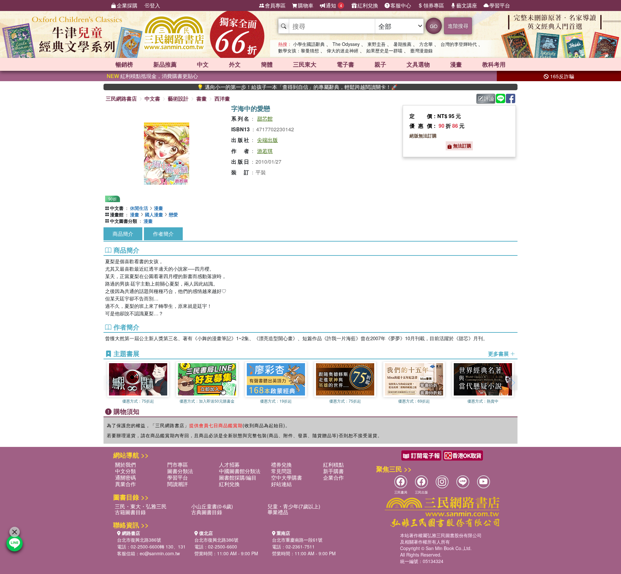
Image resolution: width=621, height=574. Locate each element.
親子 (380, 64)
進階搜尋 (458, 25)
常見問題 (281, 471)
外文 (235, 64)
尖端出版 (267, 140)
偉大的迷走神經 (342, 50)
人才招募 (229, 464)
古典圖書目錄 (206, 512)
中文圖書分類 (123, 221)
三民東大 (304, 64)
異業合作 (125, 484)
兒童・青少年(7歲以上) (293, 506)
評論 (489, 98)
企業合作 (333, 477)
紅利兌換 (367, 5)
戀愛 (173, 214)
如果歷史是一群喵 (384, 50)
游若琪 (265, 151)
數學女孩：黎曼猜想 (298, 50)
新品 (165, 64)
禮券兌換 (281, 464)
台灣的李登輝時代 (459, 44)
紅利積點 (333, 464)
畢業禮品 (277, 512)
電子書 (345, 64)
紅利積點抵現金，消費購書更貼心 (152, 76)
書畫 (201, 98)
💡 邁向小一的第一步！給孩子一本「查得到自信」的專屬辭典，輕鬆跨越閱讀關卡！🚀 (280, 87)
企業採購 (127, 5)
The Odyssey (346, 44)
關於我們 (125, 464)
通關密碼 (125, 477)
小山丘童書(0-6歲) (212, 506)
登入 (155, 5)
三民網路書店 (121, 98)
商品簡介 (123, 233)
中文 (203, 64)
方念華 (426, 44)
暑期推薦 (402, 44)
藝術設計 (178, 98)
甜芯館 (265, 118)
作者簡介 (163, 233)
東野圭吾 (376, 44)
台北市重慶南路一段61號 (297, 539)
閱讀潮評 (177, 484)
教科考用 (494, 64)
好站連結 (281, 484)
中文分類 (125, 471)
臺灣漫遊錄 (421, 50)
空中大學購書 (286, 477)
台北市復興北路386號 (139, 539)
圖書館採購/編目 (237, 477)
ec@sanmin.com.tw (160, 553)
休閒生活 (139, 208)
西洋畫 (222, 98)
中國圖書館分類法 (239, 471)
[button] (513, 383)
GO (434, 26)
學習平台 (499, 5)
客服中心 (400, 5)
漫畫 (456, 64)
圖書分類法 (180, 471)
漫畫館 (117, 214)
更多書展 (499, 354)
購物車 (305, 5)
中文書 (152, 98)
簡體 (267, 64)
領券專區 (433, 5)
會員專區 (275, 5)
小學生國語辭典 (309, 44)
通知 (334, 5)
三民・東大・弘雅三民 (141, 506)
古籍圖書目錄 (130, 512)
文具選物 (418, 64)
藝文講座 (466, 5)
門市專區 (177, 464)
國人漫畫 (154, 214)
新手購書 (333, 471)
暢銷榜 (124, 64)
